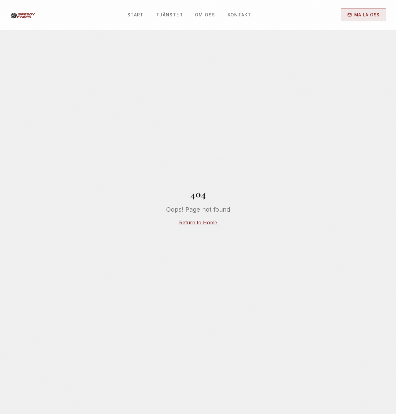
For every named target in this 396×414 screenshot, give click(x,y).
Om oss (205, 14)
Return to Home (198, 222)
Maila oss (367, 14)
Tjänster (169, 14)
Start (135, 14)
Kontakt (240, 14)
